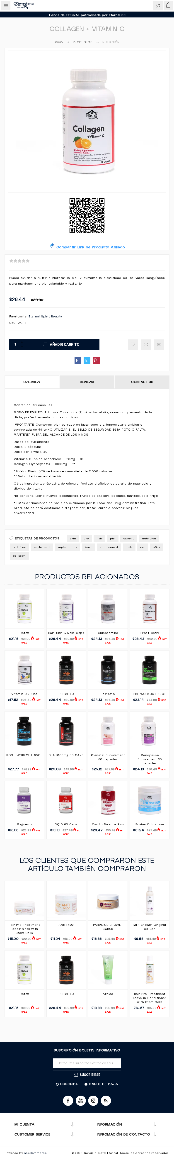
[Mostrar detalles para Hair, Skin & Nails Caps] (66, 609)
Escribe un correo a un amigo (159, 344)
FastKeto (108, 694)
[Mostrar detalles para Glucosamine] (108, 609)
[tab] (32, 382)
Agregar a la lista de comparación (146, 344)
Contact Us (142, 382)
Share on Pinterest (96, 360)
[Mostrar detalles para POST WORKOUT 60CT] (24, 731)
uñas (156, 547)
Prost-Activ (149, 633)
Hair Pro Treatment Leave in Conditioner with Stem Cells (149, 998)
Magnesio (24, 824)
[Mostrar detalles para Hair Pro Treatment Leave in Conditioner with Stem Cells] (149, 970)
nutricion (149, 539)
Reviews (87, 382)
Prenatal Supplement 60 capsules (108, 757)
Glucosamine (108, 633)
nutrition (19, 547)
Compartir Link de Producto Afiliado (90, 247)
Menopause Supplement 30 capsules (150, 759)
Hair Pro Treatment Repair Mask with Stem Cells (24, 929)
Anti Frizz (66, 925)
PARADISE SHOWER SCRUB (108, 927)
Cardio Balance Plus (108, 824)
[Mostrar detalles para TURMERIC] (66, 670)
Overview (31, 382)
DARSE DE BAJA (103, 1084)
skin (73, 539)
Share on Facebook (78, 360)
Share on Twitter (87, 360)
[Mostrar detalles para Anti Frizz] (66, 900)
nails (129, 547)
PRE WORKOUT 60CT (149, 694)
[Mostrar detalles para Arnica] (108, 970)
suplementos (67, 547)
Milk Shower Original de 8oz (149, 927)
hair (99, 539)
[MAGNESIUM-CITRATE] (24, 800)
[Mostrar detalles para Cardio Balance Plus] (108, 800)
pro (86, 539)
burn (88, 547)
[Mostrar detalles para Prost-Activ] (149, 609)
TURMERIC (66, 694)
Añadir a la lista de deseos (133, 344)
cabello (129, 539)
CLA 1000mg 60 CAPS (66, 755)
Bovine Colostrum (149, 824)
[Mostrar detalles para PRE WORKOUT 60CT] (149, 670)
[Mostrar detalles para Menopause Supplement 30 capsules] (149, 731)
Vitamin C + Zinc (24, 694)
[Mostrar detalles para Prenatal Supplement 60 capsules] (108, 731)
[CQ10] (66, 800)
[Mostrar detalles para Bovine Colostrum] (149, 800)
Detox (24, 633)
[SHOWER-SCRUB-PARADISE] (108, 900)
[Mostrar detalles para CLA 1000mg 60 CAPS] (66, 731)
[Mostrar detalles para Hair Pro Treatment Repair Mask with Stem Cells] (24, 900)
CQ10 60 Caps (66, 824)
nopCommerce (35, 1153)
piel (113, 539)
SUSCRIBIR (69, 1084)
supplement (109, 547)
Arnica (108, 994)
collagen (19, 556)
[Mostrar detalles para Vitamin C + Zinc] (24, 670)
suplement (42, 547)
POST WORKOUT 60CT (24, 755)
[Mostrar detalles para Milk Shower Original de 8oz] (149, 900)
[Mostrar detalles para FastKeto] (108, 670)
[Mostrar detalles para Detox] (24, 609)
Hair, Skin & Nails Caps (66, 633)
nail (142, 547)
